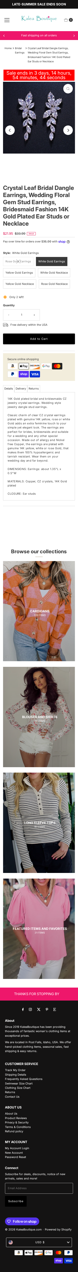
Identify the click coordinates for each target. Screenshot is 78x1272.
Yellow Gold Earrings (19, 272)
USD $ (40, 1242)
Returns (34, 388)
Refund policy (14, 1131)
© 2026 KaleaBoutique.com (23, 1229)
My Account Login (17, 1148)
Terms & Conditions (18, 1127)
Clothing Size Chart (17, 1087)
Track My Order (15, 1070)
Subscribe (15, 1201)
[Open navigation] (7, 19)
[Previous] (4, 36)
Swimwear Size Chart (18, 1083)
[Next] (74, 36)
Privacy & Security (17, 1122)
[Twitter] (39, 1009)
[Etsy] (54, 1009)
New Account (14, 1152)
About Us (11, 1113)
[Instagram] (30, 1009)
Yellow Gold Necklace (19, 284)
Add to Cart (39, 338)
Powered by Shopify (58, 1229)
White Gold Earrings (51, 261)
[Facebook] (23, 1009)
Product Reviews (16, 1118)
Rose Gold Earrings (18, 261)
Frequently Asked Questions (23, 1079)
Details (8, 388)
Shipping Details (15, 1074)
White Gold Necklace (54, 272)
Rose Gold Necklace (54, 284)
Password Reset (15, 1157)
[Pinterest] (47, 1009)
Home (8, 48)
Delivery (21, 388)
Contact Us (12, 1096)
